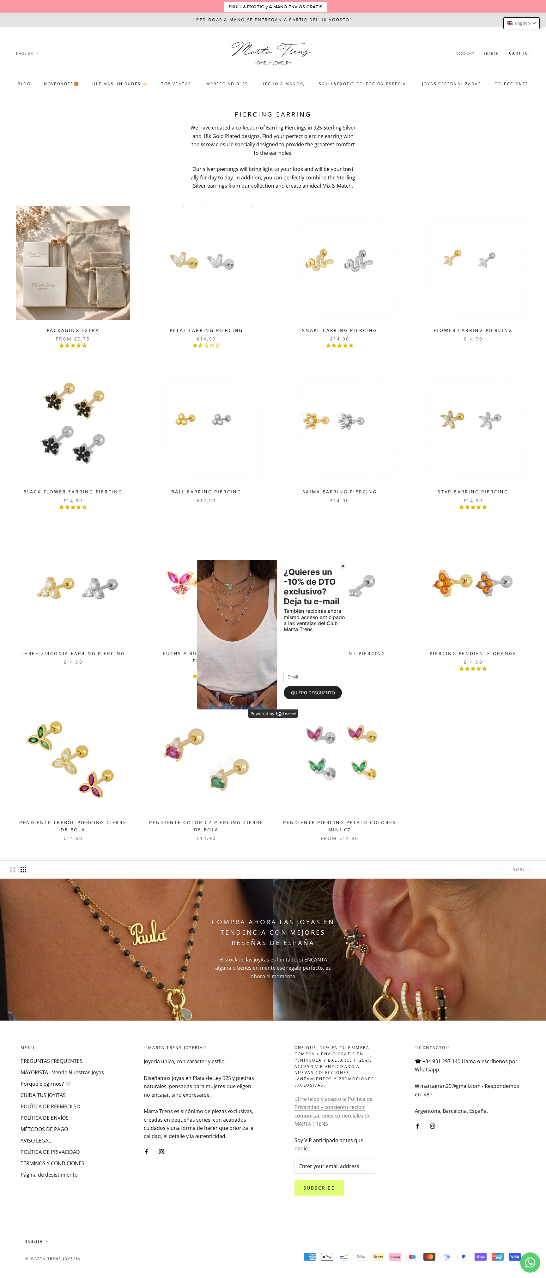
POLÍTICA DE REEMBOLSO (50, 1106)
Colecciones (511, 84)
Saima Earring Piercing (339, 492)
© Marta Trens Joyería (53, 1258)
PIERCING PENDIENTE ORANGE (473, 653)
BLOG (24, 84)
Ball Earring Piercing (206, 492)
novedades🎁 (61, 84)
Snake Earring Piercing (339, 330)
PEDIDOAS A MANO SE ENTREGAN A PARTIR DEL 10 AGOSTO (273, 19)
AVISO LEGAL (36, 1140)
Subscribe (319, 1188)
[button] (521, 23)
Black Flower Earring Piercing (73, 492)
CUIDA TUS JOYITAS (43, 1095)
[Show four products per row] (23, 869)
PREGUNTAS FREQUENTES (51, 1061)
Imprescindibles (226, 84)
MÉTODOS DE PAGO (44, 1129)
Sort (520, 869)
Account (465, 53)
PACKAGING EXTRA (73, 330)
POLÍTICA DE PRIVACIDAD (50, 1151)
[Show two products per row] (12, 869)
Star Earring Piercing (473, 492)
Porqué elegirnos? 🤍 (46, 1083)
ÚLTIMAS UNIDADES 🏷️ (120, 84)
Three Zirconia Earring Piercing (73, 653)
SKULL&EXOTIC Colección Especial (364, 84)
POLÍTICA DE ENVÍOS (45, 1117)
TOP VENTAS (176, 84)
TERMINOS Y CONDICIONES (52, 1163)
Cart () (519, 53)
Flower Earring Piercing (473, 330)
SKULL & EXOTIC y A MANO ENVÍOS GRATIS (275, 6)
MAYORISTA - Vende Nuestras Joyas (62, 1072)
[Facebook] (146, 1151)
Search (491, 53)
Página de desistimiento (49, 1174)
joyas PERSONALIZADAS (451, 84)
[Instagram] (161, 1151)
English (24, 53)
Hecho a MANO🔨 (283, 84)
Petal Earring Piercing (206, 330)
